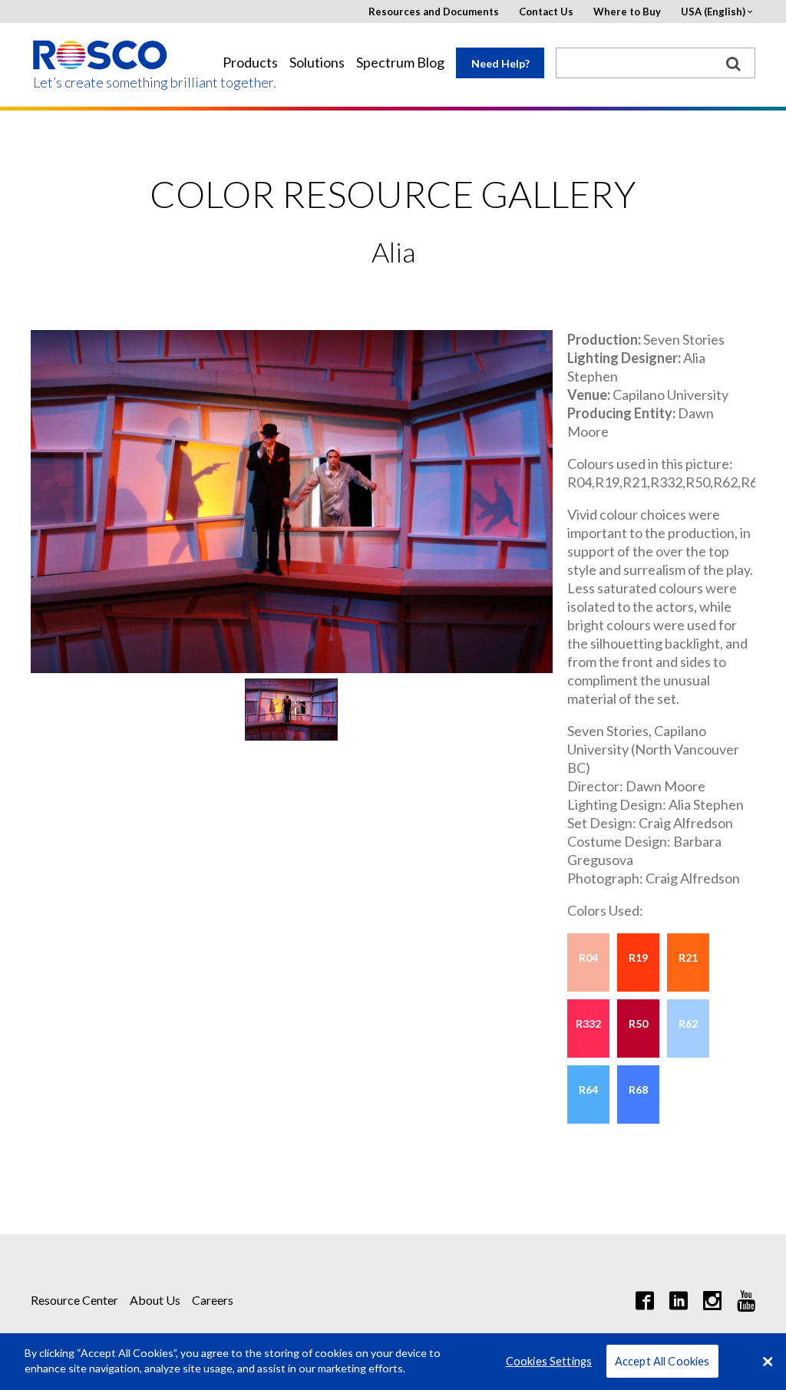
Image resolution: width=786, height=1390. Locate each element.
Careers (212, 1300)
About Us (155, 1300)
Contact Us (546, 12)
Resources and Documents (433, 12)
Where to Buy (627, 12)
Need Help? (500, 63)
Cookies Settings (549, 1361)
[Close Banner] (767, 1362)
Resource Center (74, 1300)
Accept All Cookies (662, 1361)
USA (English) (713, 12)
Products (250, 62)
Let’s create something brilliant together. (101, 82)
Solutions (317, 62)
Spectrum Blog (400, 62)
